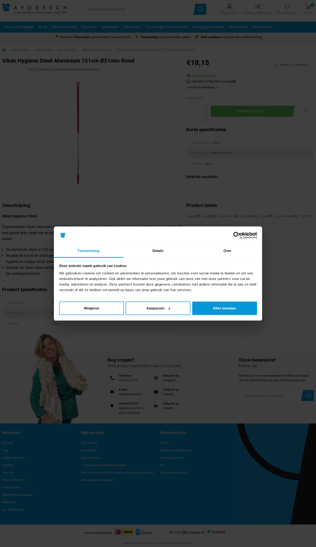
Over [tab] (227, 251)
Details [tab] (158, 251)
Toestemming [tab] (88, 251)
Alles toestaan (224, 308)
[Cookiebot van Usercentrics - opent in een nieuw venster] (237, 235)
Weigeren (91, 308)
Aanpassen (155, 308)
